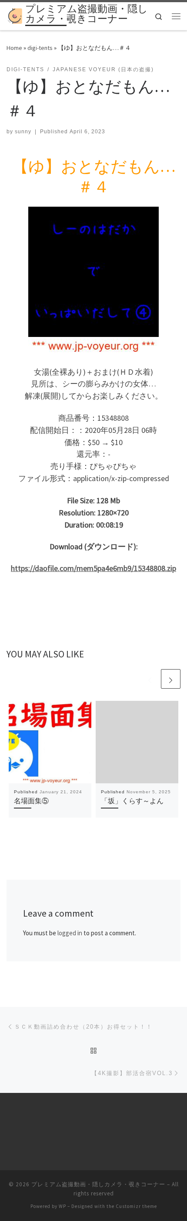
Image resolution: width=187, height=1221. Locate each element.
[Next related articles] (170, 679)
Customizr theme (136, 1206)
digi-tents (40, 48)
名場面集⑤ (31, 800)
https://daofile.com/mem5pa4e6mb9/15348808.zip (93, 568)
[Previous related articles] (150, 679)
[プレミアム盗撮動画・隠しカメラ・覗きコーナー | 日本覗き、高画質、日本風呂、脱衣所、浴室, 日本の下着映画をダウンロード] (14, 15)
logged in (69, 933)
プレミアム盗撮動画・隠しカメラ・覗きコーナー (98, 1184)
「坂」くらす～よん (132, 800)
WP (62, 1206)
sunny (23, 132)
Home (14, 48)
